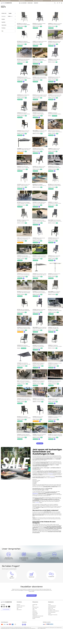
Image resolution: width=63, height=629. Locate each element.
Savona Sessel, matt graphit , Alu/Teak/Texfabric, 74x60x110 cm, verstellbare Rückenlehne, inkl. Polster (40, 131)
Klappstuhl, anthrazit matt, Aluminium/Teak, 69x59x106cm (54, 78)
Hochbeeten (37, 502)
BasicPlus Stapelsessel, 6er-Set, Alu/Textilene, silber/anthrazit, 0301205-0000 (23, 292)
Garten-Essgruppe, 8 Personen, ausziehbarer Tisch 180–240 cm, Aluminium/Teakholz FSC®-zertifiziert (55, 417)
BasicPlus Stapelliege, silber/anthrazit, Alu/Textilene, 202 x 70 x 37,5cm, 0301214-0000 (39, 185)
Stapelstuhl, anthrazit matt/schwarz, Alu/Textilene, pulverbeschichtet (38, 417)
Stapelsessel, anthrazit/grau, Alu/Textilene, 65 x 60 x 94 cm (39, 310)
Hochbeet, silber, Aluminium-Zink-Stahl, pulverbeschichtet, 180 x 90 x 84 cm (24, 399)
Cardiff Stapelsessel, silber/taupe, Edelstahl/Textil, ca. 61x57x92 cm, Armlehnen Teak (23, 239)
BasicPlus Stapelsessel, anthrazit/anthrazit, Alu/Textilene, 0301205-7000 (24, 417)
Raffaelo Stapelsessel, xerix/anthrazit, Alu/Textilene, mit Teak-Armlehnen (23, 346)
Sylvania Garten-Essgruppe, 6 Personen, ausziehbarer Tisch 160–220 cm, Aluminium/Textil (55, 131)
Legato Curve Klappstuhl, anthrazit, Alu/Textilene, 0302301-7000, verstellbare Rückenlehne (40, 96)
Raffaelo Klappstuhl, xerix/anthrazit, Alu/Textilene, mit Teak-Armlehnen (23, 114)
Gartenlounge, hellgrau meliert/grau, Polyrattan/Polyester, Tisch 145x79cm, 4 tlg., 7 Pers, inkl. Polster (23, 257)
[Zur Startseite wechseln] (6, 3)
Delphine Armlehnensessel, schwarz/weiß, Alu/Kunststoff (23, 96)
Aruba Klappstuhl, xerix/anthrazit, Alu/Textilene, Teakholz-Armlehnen (54, 114)
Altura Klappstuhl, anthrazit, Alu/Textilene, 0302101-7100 (23, 221)
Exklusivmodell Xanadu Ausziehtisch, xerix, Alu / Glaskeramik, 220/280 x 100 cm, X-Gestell (23, 167)
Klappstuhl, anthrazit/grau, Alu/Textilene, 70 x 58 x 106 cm (54, 256)
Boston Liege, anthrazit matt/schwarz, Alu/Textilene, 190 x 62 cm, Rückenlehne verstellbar (39, 60)
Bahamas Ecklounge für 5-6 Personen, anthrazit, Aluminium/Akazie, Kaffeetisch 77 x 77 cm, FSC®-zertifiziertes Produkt (24, 274)
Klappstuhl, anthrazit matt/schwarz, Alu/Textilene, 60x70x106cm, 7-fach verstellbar (24, 78)
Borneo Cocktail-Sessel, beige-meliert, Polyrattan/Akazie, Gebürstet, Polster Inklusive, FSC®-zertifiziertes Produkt (55, 96)
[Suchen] (54, 2)
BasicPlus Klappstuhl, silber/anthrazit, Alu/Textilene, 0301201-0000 (23, 24)
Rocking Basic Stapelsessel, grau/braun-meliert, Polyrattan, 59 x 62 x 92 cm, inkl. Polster (24, 435)
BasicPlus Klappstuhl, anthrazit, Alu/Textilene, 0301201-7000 (39, 24)
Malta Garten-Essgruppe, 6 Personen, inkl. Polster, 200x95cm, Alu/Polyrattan (39, 382)
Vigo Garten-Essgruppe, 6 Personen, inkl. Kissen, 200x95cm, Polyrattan (38, 364)
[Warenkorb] (61, 2)
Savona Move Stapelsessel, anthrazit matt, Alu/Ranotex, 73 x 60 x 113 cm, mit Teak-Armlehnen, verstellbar (39, 328)
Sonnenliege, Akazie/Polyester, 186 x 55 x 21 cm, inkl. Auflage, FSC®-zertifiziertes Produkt (39, 203)
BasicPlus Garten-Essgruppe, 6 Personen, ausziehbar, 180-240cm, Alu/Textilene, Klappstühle (23, 60)
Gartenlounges (50, 473)
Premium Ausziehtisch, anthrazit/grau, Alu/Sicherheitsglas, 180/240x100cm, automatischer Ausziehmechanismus (38, 346)
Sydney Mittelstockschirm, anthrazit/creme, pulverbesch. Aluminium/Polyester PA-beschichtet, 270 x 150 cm (55, 274)
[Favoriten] (59, 2)
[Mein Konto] (57, 2)
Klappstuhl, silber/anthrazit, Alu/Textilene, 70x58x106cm (39, 239)
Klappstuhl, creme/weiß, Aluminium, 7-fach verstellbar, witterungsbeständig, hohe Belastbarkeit (54, 399)
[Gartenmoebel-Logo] (8, 602)
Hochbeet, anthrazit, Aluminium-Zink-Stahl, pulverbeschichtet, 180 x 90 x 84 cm (40, 78)
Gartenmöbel (52, 476)
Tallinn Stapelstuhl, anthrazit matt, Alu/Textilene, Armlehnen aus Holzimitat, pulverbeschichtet (39, 167)
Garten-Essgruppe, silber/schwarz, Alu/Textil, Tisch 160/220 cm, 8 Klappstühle (55, 435)
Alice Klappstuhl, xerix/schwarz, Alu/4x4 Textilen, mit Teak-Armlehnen (55, 24)
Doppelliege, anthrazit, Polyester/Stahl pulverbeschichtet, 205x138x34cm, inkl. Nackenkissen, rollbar (39, 149)
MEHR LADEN (39, 443)
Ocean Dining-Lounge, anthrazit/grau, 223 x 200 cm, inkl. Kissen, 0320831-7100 (54, 310)
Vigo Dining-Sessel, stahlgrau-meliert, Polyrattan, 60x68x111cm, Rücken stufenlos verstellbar (23, 328)
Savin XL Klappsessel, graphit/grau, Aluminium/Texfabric (54, 292)
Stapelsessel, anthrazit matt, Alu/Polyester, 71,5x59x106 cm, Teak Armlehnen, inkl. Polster (54, 42)
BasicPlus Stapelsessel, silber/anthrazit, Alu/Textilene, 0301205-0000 (23, 42)
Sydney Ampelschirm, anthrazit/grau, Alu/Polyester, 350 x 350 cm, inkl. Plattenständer (23, 364)
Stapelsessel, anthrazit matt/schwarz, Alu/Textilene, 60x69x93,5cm (53, 239)
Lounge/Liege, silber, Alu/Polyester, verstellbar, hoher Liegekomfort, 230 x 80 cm (53, 328)
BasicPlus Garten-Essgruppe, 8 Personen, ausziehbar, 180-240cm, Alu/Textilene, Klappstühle (54, 382)
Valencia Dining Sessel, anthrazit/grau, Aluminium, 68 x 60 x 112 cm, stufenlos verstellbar (55, 221)
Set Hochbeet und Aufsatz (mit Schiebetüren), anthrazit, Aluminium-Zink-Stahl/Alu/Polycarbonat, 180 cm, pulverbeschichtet (39, 257)
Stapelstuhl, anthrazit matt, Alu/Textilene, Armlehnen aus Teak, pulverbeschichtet (23, 131)
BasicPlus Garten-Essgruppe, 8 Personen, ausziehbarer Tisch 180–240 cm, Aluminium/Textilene (24, 203)
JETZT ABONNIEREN (31, 595)
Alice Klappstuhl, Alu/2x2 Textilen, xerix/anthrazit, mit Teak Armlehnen (54, 149)
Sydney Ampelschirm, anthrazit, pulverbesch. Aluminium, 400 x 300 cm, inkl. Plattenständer (40, 274)
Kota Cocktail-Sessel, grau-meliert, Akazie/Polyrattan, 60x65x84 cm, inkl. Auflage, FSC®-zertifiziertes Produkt (39, 292)
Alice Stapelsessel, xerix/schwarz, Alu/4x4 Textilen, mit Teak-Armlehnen (55, 346)
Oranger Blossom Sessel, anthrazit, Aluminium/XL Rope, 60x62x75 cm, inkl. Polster (39, 221)
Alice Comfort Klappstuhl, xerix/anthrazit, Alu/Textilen (54, 60)
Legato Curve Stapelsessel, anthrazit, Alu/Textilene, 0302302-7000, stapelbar (23, 310)
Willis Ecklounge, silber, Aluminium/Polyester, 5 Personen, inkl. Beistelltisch (54, 167)
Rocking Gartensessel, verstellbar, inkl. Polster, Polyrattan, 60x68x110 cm (38, 114)
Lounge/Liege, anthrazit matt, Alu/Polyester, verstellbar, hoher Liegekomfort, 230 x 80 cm (39, 435)
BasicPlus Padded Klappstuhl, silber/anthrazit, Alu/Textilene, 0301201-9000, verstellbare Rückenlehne (54, 185)
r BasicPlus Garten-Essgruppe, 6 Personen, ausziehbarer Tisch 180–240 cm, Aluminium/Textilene (24, 382)
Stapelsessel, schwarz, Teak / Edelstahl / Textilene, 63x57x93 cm (23, 185)
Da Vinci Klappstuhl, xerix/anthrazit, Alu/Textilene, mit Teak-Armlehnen (54, 203)
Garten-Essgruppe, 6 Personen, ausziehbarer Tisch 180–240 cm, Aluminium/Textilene (55, 364)
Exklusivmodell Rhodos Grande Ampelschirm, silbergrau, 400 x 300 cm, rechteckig (24, 149)
